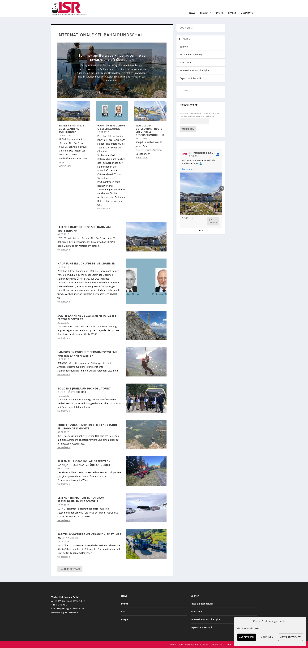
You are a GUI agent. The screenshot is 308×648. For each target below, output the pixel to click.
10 (124, 92)
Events (219, 13)
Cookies (204, 644)
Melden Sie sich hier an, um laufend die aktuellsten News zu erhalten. (199, 115)
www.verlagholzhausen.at (65, 612)
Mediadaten (247, 13)
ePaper (232, 13)
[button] (179, 188)
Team (173, 644)
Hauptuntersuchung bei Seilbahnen (111, 127)
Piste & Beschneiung (191, 54)
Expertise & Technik (190, 78)
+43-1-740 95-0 (59, 604)
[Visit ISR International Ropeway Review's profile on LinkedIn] (185, 154)
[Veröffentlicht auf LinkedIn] (217, 154)
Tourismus (185, 62)
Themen (204, 13)
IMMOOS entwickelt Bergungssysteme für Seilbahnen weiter (87, 353)
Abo (123, 611)
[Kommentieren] (191, 221)
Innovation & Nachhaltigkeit (195, 70)
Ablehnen (267, 637)
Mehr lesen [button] (188, 169)
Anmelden (188, 128)
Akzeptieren (246, 637)
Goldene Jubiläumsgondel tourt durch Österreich (84, 390)
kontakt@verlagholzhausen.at (67, 608)
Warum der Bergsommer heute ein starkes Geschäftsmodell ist (150, 130)
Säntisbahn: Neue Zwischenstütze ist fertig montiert (86, 317)
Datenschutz (217, 644)
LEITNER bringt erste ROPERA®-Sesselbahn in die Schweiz (81, 499)
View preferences (290, 637)
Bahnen (184, 46)
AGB (229, 644)
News (192, 13)
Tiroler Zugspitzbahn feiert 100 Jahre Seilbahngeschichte (87, 426)
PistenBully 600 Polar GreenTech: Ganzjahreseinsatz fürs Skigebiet (84, 463)
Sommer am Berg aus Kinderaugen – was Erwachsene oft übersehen (112, 57)
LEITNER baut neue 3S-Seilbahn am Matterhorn (71, 128)
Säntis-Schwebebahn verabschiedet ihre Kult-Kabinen (89, 536)
